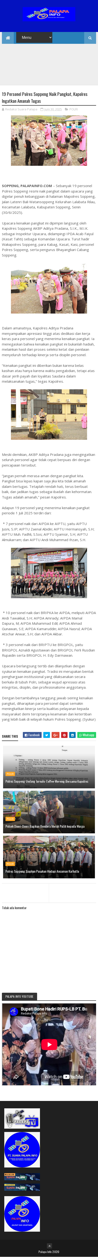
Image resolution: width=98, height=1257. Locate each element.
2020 (55, 1252)
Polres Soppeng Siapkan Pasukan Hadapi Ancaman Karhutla (42, 871)
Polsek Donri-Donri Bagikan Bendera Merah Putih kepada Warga (44, 826)
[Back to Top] (49, 1245)
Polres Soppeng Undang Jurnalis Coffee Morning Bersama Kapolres (46, 781)
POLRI (73, 109)
